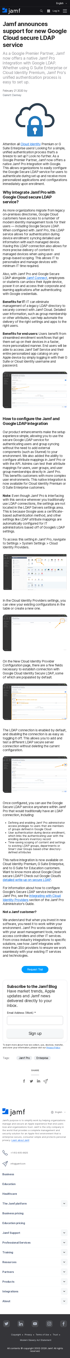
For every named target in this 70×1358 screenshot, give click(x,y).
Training (7, 1252)
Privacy (28, 1334)
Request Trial (35, 969)
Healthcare (9, 1193)
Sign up (35, 1033)
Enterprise (42, 1058)
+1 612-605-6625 (19, 1152)
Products (8, 1281)
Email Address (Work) (21, 1013)
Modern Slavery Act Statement (35, 1340)
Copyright (16, 1334)
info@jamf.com (18, 1163)
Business (8, 1174)
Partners (8, 1272)
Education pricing (13, 1223)
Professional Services (16, 1242)
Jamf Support (11, 1233)
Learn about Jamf (20, 1140)
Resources (9, 1262)
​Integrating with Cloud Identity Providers (32, 898)
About (6, 1301)
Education (8, 1184)
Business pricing (12, 1213)
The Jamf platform (14, 1203)
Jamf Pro (24, 1058)
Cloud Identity (31, 144)
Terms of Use (42, 1334)
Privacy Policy (53, 1047)
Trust (55, 1334)
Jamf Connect (36, 278)
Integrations (10, 1291)
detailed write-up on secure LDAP (27, 880)
